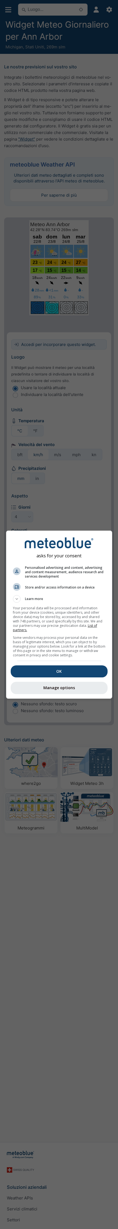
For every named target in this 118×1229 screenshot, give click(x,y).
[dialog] (59, 615)
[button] (59, 599)
